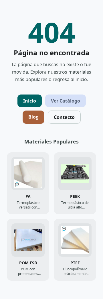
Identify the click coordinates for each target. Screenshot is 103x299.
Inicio (29, 101)
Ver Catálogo (65, 101)
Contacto (64, 117)
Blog (33, 117)
